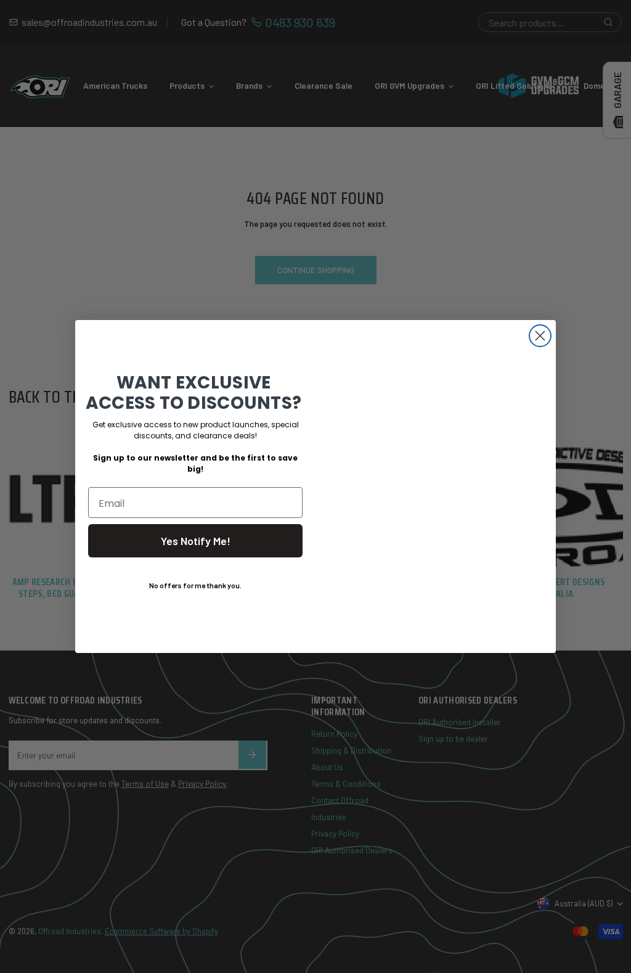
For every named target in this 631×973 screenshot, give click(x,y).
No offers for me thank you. (195, 585)
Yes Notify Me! (195, 541)
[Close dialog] (540, 336)
